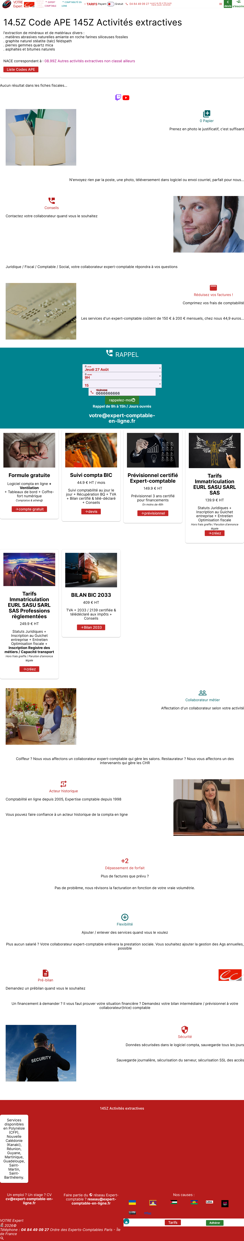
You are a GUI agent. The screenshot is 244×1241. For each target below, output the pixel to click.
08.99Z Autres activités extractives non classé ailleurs (89, 61)
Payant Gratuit (110, 3)
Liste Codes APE (21, 69)
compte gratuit (31, 509)
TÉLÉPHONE (101, 390)
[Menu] (220, 4)
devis (92, 511)
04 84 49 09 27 (35, 1230)
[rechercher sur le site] (2, 1239)
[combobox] (122, 368)
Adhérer (214, 1222)
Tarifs (172, 1222)
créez (216, 533)
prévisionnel (154, 513)
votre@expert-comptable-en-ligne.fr (122, 418)
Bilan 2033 (93, 627)
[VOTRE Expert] (126, 1221)
